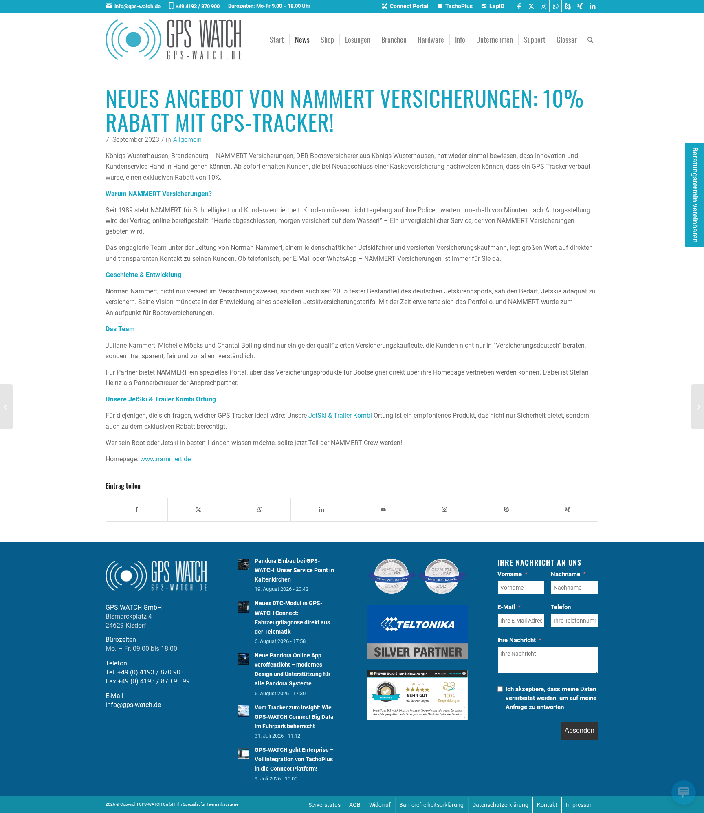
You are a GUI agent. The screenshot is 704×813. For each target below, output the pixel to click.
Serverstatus (324, 805)
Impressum (580, 805)
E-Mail (506, 607)
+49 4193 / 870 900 (196, 6)
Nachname (565, 574)
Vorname (509, 574)
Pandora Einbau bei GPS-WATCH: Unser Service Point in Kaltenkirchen (294, 570)
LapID (496, 6)
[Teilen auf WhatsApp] (259, 509)
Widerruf (380, 805)
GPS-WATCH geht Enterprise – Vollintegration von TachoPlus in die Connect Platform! (294, 759)
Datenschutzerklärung (500, 805)
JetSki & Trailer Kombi (340, 415)
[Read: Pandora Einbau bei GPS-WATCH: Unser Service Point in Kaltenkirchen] (243, 564)
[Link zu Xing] (580, 6)
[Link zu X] (531, 6)
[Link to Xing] (567, 509)
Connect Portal (409, 6)
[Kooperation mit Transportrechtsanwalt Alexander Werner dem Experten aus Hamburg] (697, 406)
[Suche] (590, 39)
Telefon (561, 607)
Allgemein (187, 139)
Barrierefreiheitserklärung (431, 805)
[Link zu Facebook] (519, 6)
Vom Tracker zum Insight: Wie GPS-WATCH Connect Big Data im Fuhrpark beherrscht (294, 716)
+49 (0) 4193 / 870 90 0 (151, 672)
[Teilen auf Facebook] (136, 509)
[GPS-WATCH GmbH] (173, 39)
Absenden (579, 730)
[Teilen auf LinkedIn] (321, 509)
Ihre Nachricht (516, 640)
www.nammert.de (165, 459)
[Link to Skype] (506, 509)
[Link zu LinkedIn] (592, 6)
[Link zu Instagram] (543, 6)
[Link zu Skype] (568, 6)
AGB (355, 805)
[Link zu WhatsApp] (555, 6)
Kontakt (547, 805)
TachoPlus (459, 6)
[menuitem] (135, 6)
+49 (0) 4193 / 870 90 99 (154, 681)
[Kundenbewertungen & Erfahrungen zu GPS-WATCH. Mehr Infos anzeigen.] (417, 718)
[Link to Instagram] (444, 509)
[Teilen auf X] (198, 509)
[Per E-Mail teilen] (383, 509)
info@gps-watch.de (136, 6)
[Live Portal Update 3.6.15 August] (6, 406)
